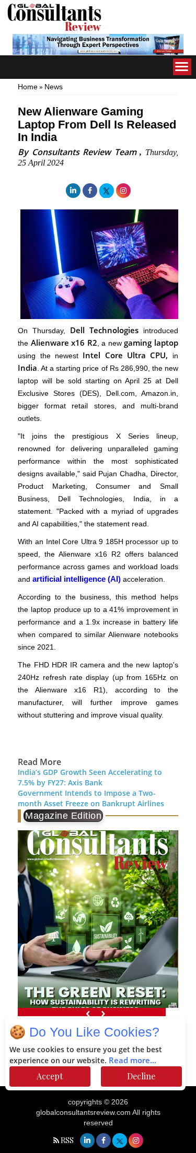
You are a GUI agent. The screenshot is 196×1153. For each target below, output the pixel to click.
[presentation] (88, 1012)
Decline (141, 1075)
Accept (50, 1075)
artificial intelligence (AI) (76, 578)
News (53, 87)
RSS (67, 1140)
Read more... (132, 1060)
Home (28, 87)
